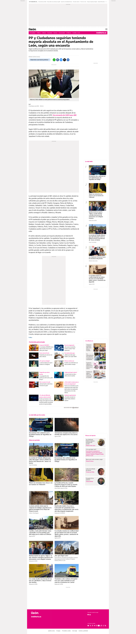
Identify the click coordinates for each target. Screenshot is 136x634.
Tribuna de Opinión (90, 435)
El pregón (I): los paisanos (90, 479)
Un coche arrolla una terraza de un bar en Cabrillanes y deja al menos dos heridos (40, 580)
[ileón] (39, 613)
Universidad (62, 32)
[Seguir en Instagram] (96, 625)
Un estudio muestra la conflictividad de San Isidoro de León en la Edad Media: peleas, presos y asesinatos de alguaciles (66, 533)
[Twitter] (64, 59)
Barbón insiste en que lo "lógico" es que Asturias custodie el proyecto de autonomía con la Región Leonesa (96, 215)
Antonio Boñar (89, 481)
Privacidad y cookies (66, 630)
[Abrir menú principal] (106, 29)
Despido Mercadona (101, 1)
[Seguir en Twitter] (90, 625)
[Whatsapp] (54, 59)
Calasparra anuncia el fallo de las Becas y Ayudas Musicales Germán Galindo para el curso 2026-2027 (89, 347)
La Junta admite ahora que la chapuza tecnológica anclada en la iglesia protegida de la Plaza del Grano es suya (40, 508)
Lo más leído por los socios (37, 415)
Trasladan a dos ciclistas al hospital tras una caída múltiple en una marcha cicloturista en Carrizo (66, 580)
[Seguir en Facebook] (92, 625)
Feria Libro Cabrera (76, 1)
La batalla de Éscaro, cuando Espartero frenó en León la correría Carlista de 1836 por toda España (66, 484)
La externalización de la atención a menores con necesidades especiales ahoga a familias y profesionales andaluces (90, 356)
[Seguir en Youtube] (99, 625)
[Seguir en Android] (88, 614)
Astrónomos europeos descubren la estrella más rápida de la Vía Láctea (66, 433)
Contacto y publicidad (83, 630)
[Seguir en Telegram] (94, 625)
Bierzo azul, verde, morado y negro (94, 459)
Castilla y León (76, 32)
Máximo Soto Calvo (93, 260)
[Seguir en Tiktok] (101, 625)
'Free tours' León (83, 1)
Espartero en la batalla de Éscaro (66, 1)
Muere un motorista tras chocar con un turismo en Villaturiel (40, 483)
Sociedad (49, 32)
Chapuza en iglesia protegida (92, 1)
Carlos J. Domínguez (33, 513)
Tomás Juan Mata (90, 472)
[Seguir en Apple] (90, 614)
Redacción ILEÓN (33, 561)
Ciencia (55, 32)
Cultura (44, 32)
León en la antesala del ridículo (90, 469)
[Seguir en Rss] (105, 625)
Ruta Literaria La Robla (42, 1)
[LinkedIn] (68, 59)
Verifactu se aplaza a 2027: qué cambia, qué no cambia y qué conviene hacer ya (89, 374)
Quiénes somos (51, 630)
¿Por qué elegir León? (61, 556)
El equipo (58, 630)
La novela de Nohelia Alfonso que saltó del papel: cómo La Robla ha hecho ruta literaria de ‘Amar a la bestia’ (40, 460)
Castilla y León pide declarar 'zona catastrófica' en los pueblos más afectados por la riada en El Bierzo (40, 532)
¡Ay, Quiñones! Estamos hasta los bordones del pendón (97, 257)
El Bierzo (69, 32)
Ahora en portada (34, 440)
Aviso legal (74, 630)
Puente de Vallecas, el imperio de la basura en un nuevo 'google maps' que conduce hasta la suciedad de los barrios (89, 365)
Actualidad (32, 32)
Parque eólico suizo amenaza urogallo (53, 1)
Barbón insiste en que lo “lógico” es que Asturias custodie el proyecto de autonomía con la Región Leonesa (41, 557)
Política (39, 32)
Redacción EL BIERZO (60, 513)
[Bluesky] (61, 59)
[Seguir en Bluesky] (88, 625)
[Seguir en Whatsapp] (103, 625)
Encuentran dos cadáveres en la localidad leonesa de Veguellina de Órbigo (40, 434)
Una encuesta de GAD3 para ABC (65, 115)
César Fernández (33, 465)
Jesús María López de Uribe (61, 488)
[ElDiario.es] (101, 32)
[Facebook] (57, 59)
